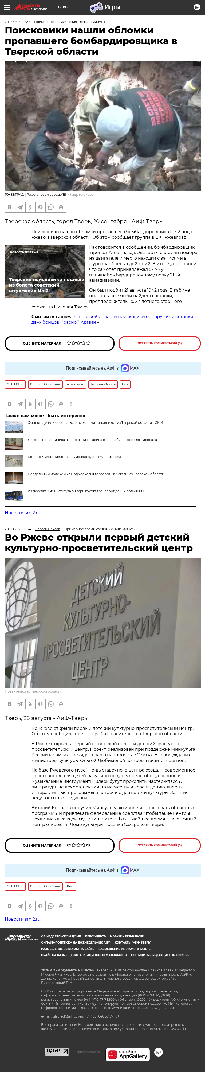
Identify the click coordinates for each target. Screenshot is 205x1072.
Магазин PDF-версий (127, 936)
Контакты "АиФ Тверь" (133, 942)
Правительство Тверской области (33, 691)
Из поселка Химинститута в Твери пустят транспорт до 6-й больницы (86, 491)
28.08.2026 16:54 (18, 529)
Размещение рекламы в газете (124, 949)
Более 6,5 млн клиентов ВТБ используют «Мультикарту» (75, 457)
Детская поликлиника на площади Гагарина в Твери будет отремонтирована (92, 440)
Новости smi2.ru (22, 512)
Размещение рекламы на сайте (67, 949)
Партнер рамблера (87, 1052)
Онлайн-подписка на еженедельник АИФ (76, 942)
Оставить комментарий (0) (160, 343)
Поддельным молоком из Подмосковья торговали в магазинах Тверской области (96, 474)
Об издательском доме (61, 936)
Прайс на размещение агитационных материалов (84, 955)
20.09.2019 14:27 (17, 22)
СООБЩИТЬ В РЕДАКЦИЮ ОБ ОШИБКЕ (160, 955)
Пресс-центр (95, 936)
